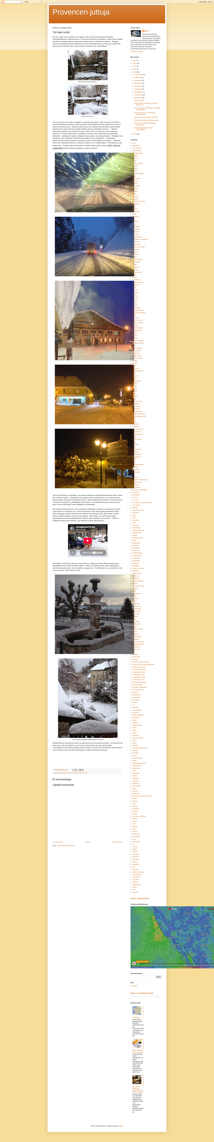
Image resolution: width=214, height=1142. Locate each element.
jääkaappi (135, 424)
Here (134, 366)
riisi (133, 705)
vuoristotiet (136, 877)
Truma (134, 821)
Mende (134, 535)
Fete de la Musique (138, 313)
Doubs (134, 302)
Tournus (135, 819)
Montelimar (136, 548)
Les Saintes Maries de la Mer (142, 502)
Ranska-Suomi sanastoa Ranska (143, 664)
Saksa (134, 733)
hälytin (134, 388)
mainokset (135, 525)
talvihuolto (135, 773)
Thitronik (135, 791)
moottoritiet (136, 561)
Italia (134, 394)
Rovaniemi (136, 718)
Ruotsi (134, 720)
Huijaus (135, 376)
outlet (134, 596)
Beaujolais (136, 204)
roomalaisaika (137, 710)
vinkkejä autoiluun (138, 872)
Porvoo (134, 631)
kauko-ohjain (136, 439)
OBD (134, 591)
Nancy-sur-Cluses (138, 568)
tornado (135, 811)
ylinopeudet (136, 885)
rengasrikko (136, 697)
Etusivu (87, 842)
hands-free (136, 353)
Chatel (134, 264)
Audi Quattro (136, 178)
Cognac (135, 270)
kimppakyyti (136, 457)
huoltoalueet (136, 381)
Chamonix (135, 249)
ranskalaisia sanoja (139, 682)
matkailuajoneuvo (138, 530)
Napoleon (135, 571)
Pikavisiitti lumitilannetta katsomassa (146, 120)
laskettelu (63, 773)
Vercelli (134, 847)
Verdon (134, 849)
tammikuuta (138, 98)
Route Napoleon (138, 715)
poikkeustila (136, 624)
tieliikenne (135, 793)
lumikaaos (135, 520)
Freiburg (135, 325)
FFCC (134, 315)
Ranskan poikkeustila (139, 687)
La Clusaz (135, 470)
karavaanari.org (137, 434)
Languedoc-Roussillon (140, 480)
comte (134, 275)
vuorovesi (135, 879)
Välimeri (135, 882)
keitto (134, 442)
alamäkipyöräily (137, 153)
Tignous (135, 801)
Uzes (134, 839)
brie (133, 219)
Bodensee (135, 216)
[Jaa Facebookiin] (80, 770)
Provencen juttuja (81, 12)
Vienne (134, 862)
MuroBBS (135, 566)
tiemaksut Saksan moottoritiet (142, 796)
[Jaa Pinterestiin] (82, 770)
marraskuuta (138, 74)
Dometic (135, 297)
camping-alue (137, 237)
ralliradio (135, 654)
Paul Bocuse (136, 609)
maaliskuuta (138, 92)
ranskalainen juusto (139, 667)
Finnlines (135, 318)
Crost (134, 287)
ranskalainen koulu (138, 672)
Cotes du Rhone (137, 282)
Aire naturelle (136, 148)
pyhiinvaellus (136, 636)
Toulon (134, 814)
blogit (134, 214)
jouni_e (147, 31)
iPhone (134, 391)
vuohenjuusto (137, 874)
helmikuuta (138, 95)
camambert (136, 227)
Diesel (134, 295)
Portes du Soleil (137, 629)
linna (134, 515)
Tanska (134, 776)
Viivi (133, 867)
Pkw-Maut (135, 621)
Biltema (134, 209)
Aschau (134, 171)
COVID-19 (135, 285)
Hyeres (134, 383)
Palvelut (135, 598)
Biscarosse (136, 211)
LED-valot (135, 492)
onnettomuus (136, 594)
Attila (134, 176)
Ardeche (135, 166)
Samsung (135, 735)
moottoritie (75, 773)
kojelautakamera (138, 464)
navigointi (135, 578)
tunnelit (134, 831)
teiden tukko (136, 786)
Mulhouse (135, 563)
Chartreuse (136, 262)
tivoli (133, 804)
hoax (134, 373)
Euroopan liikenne (138, 310)
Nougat (134, 588)
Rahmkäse (136, 649)
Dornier (134, 300)
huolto (134, 378)
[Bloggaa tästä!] (75, 770)
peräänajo (135, 614)
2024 (135, 60)
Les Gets (135, 500)
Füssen (134, 335)
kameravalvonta (137, 429)
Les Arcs (135, 497)
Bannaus (135, 196)
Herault (134, 363)
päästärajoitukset (138, 642)
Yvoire (134, 887)
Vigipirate (135, 864)
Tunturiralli (136, 834)
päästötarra (136, 647)
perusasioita (136, 611)
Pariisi (134, 601)
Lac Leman (136, 472)
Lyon (134, 523)
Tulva (134, 829)
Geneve (135, 338)
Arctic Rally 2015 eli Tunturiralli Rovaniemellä (144, 113)
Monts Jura (136, 550)
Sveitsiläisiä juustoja (139, 763)
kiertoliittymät (136, 454)
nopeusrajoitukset (138, 586)
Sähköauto (136, 768)
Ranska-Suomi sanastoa (140, 662)
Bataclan (135, 199)
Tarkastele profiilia (137, 51)
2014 (135, 134)
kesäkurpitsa (136, 449)
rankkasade (136, 657)
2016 (135, 69)
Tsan (134, 824)
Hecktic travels (137, 358)
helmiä (134, 361)
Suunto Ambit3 (137, 758)
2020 (135, 63)
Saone (134, 740)
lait (133, 474)
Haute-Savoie (137, 356)
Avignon (135, 189)
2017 (135, 66)
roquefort (135, 712)
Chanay (135, 252)
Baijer (134, 194)
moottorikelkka (137, 553)
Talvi (86, 773)
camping (135, 234)
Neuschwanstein (138, 581)
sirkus (134, 743)
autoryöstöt (136, 186)
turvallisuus (136, 836)
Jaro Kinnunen (137, 401)
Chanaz (135, 254)
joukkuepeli (136, 409)
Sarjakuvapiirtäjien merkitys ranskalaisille (143, 128)
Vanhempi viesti (117, 842)
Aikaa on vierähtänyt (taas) (142, 993)
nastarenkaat (136, 573)
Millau (134, 540)
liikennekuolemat (138, 510)
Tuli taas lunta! (139, 100)
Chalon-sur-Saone (138, 247)
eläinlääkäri (136, 308)
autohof (134, 183)
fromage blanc (137, 330)
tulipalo (134, 826)
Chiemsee (135, 267)
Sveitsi (134, 760)
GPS (133, 345)
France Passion (137, 320)
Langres (135, 477)
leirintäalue (136, 495)
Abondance (136, 146)
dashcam (135, 292)
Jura (133, 419)
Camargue (136, 229)
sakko (134, 730)
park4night (136, 604)
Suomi (134, 755)
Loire (134, 518)
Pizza (134, 619)
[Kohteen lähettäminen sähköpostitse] (73, 770)
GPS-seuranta (137, 348)
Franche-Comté (137, 323)
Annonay (135, 158)
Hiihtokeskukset (137, 371)
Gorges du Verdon (138, 343)
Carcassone (136, 244)
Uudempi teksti (58, 842)
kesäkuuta (138, 83)
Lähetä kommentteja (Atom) (66, 845)
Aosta (134, 161)
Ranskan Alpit (137, 685)
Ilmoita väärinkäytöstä (140, 898)
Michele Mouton (137, 538)
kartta (134, 437)
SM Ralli (135, 745)
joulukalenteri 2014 (138, 414)
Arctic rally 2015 (137, 163)
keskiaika (135, 444)
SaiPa (134, 728)
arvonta (134, 168)
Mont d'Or (135, 545)
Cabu (134, 224)
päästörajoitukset (138, 644)
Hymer (134, 386)
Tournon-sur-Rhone (139, 816)
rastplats (135, 692)
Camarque (136, 232)
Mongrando (136, 543)
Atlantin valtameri (138, 173)
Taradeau (135, 778)
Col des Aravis (137, 272)
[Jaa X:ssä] (78, 770)
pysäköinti (135, 639)
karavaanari (136, 432)
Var (133, 844)
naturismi (135, 576)
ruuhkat (134, 723)
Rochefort (135, 707)
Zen (133, 890)
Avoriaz (134, 191)
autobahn (135, 181)
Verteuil (134, 852)
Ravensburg (136, 695)
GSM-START (136, 350)
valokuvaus (136, 842)
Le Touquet (136, 487)
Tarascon (135, 781)
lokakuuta (137, 77)
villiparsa (135, 869)
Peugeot (135, 616)
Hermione (135, 368)
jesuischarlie (136, 406)
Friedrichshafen (137, 328)
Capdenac (135, 242)
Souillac (135, 750)
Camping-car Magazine (140, 239)
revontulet (135, 700)
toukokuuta (138, 86)
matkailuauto (136, 533)
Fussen (134, 333)
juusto (134, 421)
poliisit (134, 626)
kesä (134, 447)
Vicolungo (135, 859)
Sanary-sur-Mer (137, 738)
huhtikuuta (138, 89)
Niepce (134, 583)
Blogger (120, 1126)
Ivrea (134, 399)
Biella (134, 206)
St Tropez (135, 753)
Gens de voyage (137, 340)
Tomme (134, 806)
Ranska (81, 773)
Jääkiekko (135, 426)
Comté (134, 277)
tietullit (134, 798)
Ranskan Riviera (138, 690)
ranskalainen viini (138, 680)
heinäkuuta (138, 80)
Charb (134, 257)
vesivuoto (135, 854)
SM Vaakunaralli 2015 (139, 748)
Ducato (134, 305)
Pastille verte (136, 606)
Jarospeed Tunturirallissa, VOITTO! (146, 117)
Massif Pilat (136, 528)
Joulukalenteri (137, 411)
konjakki (135, 467)
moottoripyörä (137, 556)
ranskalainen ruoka (138, 677)
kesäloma (135, 452)
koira (134, 462)
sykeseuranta (136, 766)
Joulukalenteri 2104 (139, 416)
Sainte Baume (137, 725)
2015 (135, 72)
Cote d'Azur (136, 280)
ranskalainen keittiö (139, 669)
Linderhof (135, 512)
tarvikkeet (135, 783)
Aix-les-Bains (136, 151)
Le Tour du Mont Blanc (139, 490)
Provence (135, 634)
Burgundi (135, 221)
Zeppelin (135, 892)
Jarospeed (136, 404)
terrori (134, 788)
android (135, 156)
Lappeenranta (137, 482)
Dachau (135, 290)
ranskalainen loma (138, 674)
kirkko (134, 459)
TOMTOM (135, 809)
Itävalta (134, 396)
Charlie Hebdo (137, 259)
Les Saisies (136, 505)
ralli (133, 652)
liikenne (69, 773)
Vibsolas (135, 857)
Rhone (134, 702)
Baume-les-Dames (138, 201)
